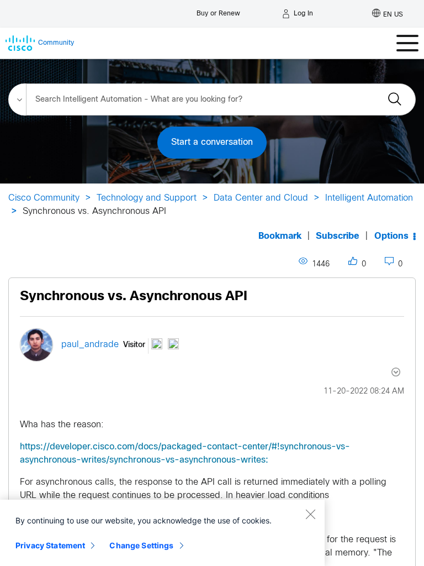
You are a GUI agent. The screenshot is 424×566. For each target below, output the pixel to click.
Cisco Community (44, 198)
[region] (162, 533)
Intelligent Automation (369, 198)
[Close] (310, 514)
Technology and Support (147, 198)
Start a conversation (212, 142)
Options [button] (391, 236)
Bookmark (279, 236)
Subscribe (337, 236)
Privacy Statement (50, 545)
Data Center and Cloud (261, 198)
